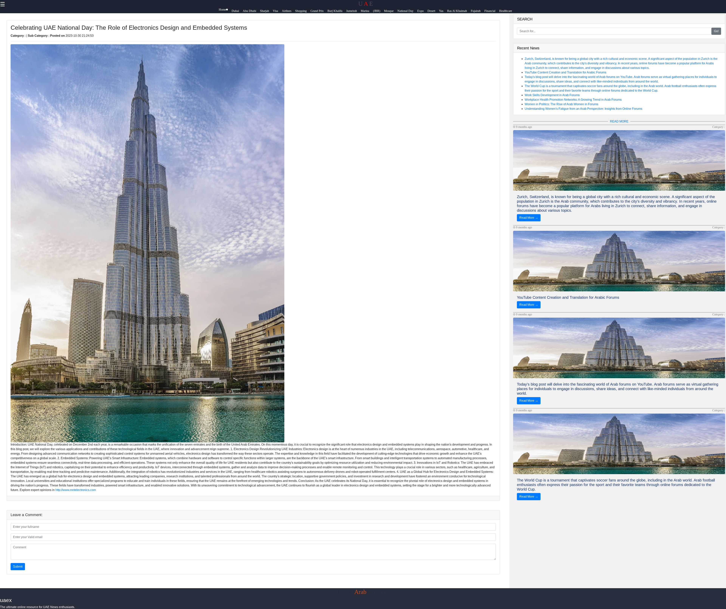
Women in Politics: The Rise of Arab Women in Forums (561, 104)
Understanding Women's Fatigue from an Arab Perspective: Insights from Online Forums (583, 108)
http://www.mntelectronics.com (75, 490)
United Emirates (363, 591)
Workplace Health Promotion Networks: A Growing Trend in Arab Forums (573, 99)
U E (365, 3)
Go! (716, 31)
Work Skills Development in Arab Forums (552, 95)
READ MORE (619, 121)
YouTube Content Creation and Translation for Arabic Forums (565, 72)
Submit (17, 566)
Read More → (528, 217)
